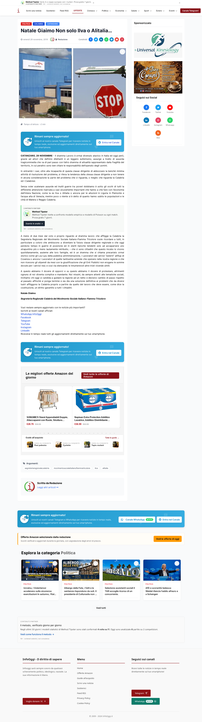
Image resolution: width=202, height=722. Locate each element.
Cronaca (91, 10)
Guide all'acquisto (85, 678)
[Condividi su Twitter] (96, 39)
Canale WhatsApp (139, 519)
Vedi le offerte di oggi (167, 538)
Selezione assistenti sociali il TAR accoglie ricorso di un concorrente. (120, 591)
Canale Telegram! (190, 10)
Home (80, 668)
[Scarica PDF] (122, 39)
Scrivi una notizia (33, 10)
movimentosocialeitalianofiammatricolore (72, 468)
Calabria (38, 24)
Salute (134, 10)
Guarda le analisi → (34, 223)
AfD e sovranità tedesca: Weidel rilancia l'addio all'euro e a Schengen (162, 591)
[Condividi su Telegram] (112, 39)
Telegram (25, 320)
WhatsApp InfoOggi (31, 314)
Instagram (26, 327)
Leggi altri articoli (46, 487)
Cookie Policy (83, 703)
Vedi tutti (101, 608)
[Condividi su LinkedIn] (101, 39)
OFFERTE (78, 10)
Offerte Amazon (85, 673)
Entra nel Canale (110, 142)
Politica (105, 10)
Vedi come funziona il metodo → (37, 634)
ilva (96, 468)
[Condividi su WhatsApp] (106, 39)
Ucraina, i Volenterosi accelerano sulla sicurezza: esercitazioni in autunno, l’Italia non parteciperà (39, 591)
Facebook (26, 317)
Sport (146, 10)
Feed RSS (64, 10)
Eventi (172, 10)
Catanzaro (52, 24)
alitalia (105, 468)
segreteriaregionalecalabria (37, 468)
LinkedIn (25, 330)
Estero (159, 10)
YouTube (25, 324)
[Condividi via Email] (117, 39)
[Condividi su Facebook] (91, 39)
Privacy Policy (83, 698)
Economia (119, 10)
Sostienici (50, 10)
